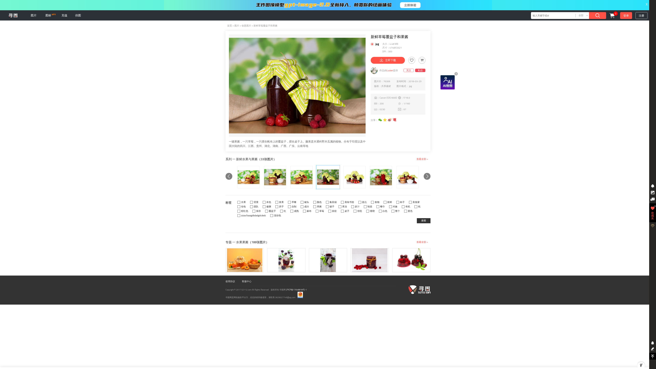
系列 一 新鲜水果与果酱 (242, 159)
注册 (641, 15)
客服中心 (246, 281)
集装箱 (333, 202)
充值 (64, 15)
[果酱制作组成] (381, 177)
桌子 (347, 211)
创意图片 (246, 25)
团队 (256, 206)
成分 (306, 206)
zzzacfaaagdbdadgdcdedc (253, 215)
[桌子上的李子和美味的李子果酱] (286, 260)
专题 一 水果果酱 (237, 242)
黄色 (410, 211)
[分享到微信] (380, 120)
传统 (359, 211)
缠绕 (372, 211)
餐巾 (382, 206)
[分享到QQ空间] (385, 120)
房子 (281, 206)
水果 (243, 202)
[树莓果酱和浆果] (275, 177)
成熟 (296, 211)
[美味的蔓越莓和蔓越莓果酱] (370, 260)
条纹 (334, 211)
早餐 (294, 202)
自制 (294, 206)
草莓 (321, 211)
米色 (268, 202)
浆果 (281, 202)
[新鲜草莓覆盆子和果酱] (328, 177)
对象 (395, 206)
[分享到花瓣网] (395, 120)
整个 (397, 211)
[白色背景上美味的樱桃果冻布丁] (411, 260)
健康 (268, 206)
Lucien (390, 70)
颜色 (319, 202)
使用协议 (230, 281)
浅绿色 (277, 215)
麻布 (309, 211)
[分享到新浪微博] (390, 120)
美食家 (416, 202)
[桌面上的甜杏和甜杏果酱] (245, 260)
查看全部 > (422, 159)
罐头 (306, 202)
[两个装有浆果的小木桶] (301, 177)
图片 (34, 15)
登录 (626, 15)
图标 (48, 15)
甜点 (364, 202)
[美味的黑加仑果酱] (328, 260)
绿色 (243, 206)
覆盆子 (272, 211)
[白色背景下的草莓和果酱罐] (354, 177)
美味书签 (349, 202)
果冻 (344, 206)
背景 (256, 202)
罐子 (332, 206)
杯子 (402, 202)
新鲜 (389, 202)
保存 (258, 211)
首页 (229, 25)
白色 (384, 211)
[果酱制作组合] (407, 177)
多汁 (357, 206)
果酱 (319, 206)
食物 (377, 202)
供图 (78, 15)
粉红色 (244, 211)
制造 (369, 206)
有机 (407, 206)
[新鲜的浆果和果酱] (248, 177)
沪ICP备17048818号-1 (296, 290)
